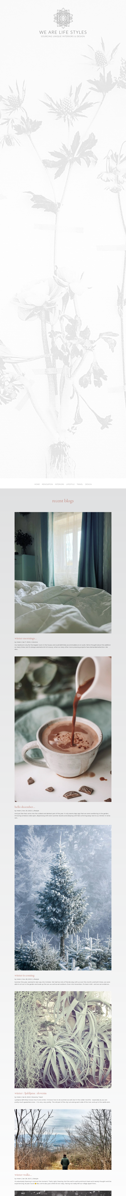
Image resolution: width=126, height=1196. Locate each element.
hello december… (25, 807)
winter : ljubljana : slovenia (30, 1093)
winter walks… (23, 1175)
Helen (19, 642)
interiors (59, 484)
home (37, 484)
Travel (40, 1097)
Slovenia (35, 1097)
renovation (47, 484)
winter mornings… (26, 638)
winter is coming (24, 975)
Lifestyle (36, 811)
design (88, 484)
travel (80, 484)
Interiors (35, 642)
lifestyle (70, 484)
